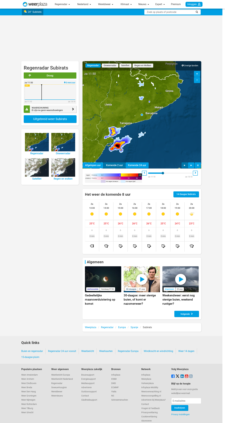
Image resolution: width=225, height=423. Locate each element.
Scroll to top (220, 418)
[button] (142, 115)
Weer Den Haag (28, 391)
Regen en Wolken (142, 65)
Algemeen (95, 262)
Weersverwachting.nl (151, 391)
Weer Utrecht (27, 412)
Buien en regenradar (32, 351)
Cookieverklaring (149, 416)
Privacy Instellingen (180, 414)
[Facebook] (173, 376)
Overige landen (191, 65)
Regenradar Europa (128, 351)
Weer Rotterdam (29, 404)
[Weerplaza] (34, 4)
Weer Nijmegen (28, 400)
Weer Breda (26, 387)
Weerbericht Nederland (62, 379)
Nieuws (142, 4)
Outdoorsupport (89, 391)
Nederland (83, 4)
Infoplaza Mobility (149, 387)
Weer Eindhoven (28, 383)
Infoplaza (115, 375)
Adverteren (86, 387)
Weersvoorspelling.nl (151, 395)
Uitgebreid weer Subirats (50, 119)
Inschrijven (179, 408)
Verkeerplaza (147, 383)
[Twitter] (178, 376)
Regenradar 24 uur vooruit (62, 351)
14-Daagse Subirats (186, 194)
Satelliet (125, 65)
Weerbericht (87, 351)
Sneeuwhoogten (59, 387)
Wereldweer (104, 4)
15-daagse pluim (30, 357)
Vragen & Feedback (150, 408)
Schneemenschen (119, 400)
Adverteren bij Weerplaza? (153, 400)
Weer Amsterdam (29, 375)
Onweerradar (110, 65)
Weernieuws (57, 395)
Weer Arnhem (27, 379)
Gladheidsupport (89, 400)
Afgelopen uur (93, 165)
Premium (176, 4)
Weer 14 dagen (186, 351)
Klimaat (125, 4)
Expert (159, 4)
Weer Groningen (28, 395)
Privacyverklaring (149, 412)
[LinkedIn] (182, 376)
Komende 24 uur (137, 165)
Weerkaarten (106, 351)
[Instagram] (191, 376)
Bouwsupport (87, 375)
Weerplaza (146, 379)
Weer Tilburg (27, 408)
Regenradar (61, 4)
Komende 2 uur (114, 165)
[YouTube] (186, 376)
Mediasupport (88, 383)
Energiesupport (88, 379)
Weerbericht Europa (60, 375)
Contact (85, 395)
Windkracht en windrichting (158, 351)
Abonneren (146, 420)
